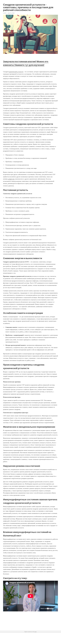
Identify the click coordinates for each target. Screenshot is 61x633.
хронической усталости (16, 72)
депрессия (11, 179)
